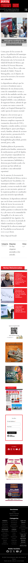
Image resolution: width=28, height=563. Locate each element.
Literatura (14, 531)
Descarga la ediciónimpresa (5, 5)
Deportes (23, 544)
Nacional (4, 246)
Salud (5, 540)
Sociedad (5, 529)
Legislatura (4, 528)
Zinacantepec (23, 528)
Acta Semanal (14, 515)
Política (4, 520)
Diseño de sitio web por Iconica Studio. (14, 561)
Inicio (14, 511)
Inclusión (14, 524)
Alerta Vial (23, 545)
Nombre (9, 426)
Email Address (11, 421)
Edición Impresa (14, 513)
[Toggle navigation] (26, 10)
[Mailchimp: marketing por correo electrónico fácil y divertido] (11, 436)
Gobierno (5, 522)
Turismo (14, 544)
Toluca (23, 524)
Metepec (23, 526)
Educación (5, 538)
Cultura (14, 529)
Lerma (23, 529)
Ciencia (14, 542)
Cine (14, 533)
